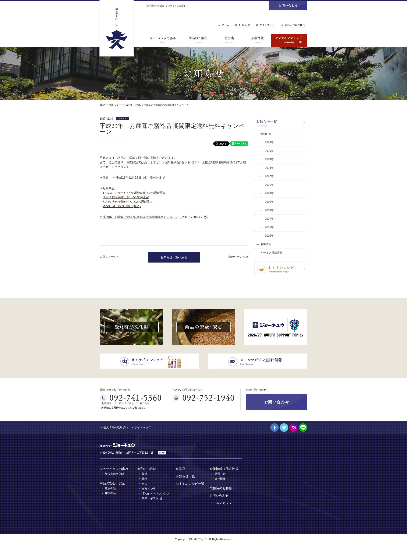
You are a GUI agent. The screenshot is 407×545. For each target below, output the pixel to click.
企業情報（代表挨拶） (225, 469)
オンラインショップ (289, 40)
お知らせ (242, 25)
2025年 (269, 150)
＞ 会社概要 (218, 478)
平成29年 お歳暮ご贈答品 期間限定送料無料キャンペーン (139, 217)
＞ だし (142, 483)
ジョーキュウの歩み (163, 40)
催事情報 (265, 244)
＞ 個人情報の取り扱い (114, 427)
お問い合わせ (219, 495)
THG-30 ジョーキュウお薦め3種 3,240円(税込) (134, 192)
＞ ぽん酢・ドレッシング (153, 493)
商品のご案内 (198, 40)
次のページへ (236, 256)
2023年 (269, 167)
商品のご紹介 (146, 469)
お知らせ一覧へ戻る (173, 257)
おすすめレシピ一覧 (190, 483)
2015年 (269, 235)
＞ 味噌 (142, 478)
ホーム (223, 25)
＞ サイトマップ (141, 427)
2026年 (269, 142)
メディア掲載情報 (271, 252)
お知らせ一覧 (185, 476)
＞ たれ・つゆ (147, 488)
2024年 (269, 159)
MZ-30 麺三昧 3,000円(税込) (122, 206)
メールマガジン (221, 503)
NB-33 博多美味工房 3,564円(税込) (126, 197)
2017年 (269, 218)
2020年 (269, 193)
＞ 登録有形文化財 (112, 473)
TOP (102, 104)
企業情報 (257, 40)
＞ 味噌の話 (108, 493)
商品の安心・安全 (112, 483)
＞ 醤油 (142, 473)
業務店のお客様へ (293, 25)
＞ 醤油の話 (108, 488)
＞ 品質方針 (218, 473)
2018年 (269, 210)
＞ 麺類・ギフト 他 (150, 498)
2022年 (269, 176)
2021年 (269, 184)
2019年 (269, 201)
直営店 (229, 40)
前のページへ (111, 256)
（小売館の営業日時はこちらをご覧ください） (124, 407)
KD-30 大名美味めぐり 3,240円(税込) (127, 201)
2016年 (269, 227)
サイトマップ (266, 25)
